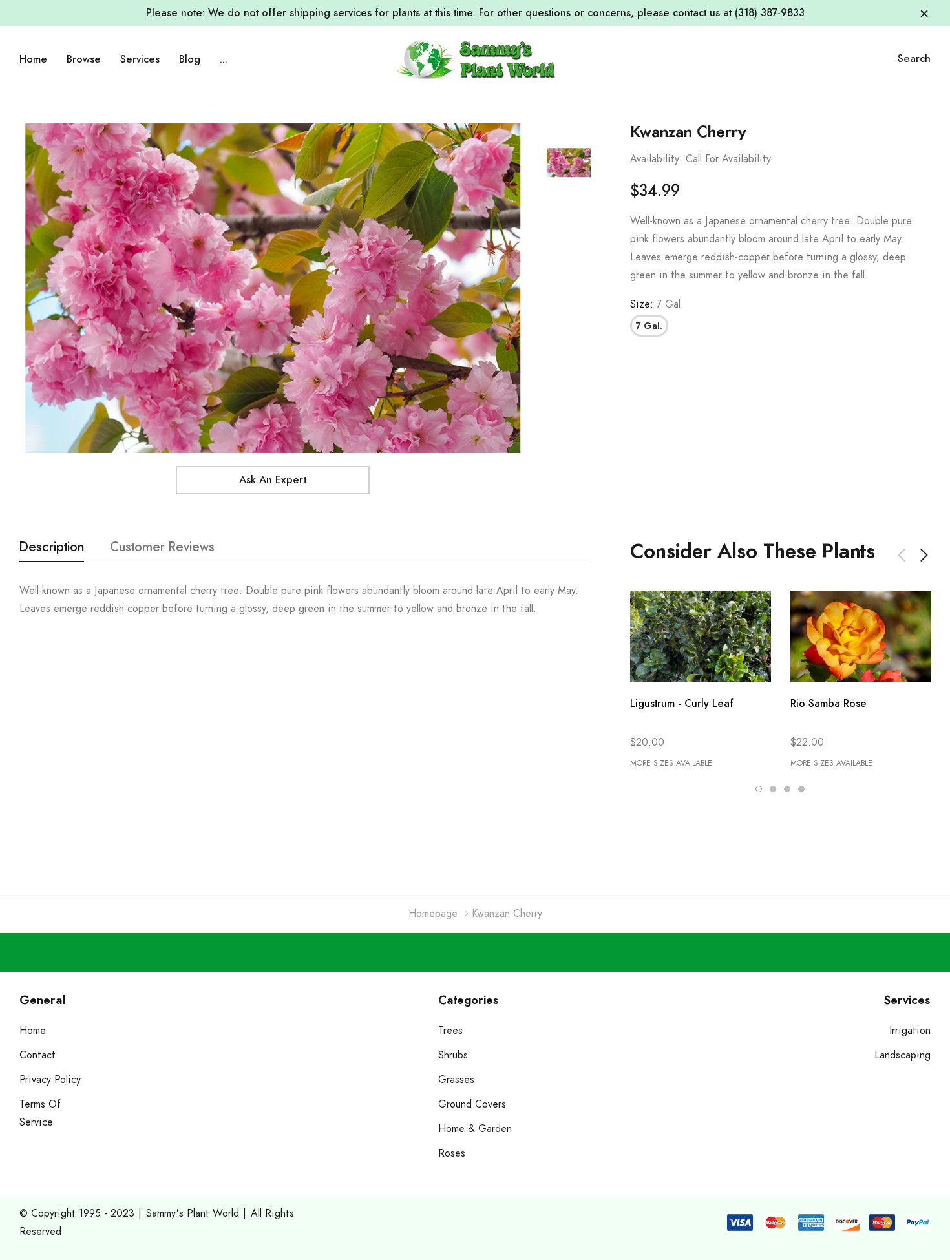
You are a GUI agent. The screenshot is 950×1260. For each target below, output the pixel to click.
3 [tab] (787, 789)
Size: (657, 304)
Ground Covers (472, 1104)
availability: (656, 159)
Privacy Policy (50, 1080)
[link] (568, 163)
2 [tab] (773, 789)
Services (140, 59)
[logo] (475, 59)
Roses (451, 1153)
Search (914, 59)
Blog (189, 59)
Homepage (433, 913)
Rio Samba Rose (828, 703)
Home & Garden (475, 1129)
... (223, 59)
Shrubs (453, 1055)
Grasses (456, 1080)
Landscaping (902, 1055)
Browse (84, 59)
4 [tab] (801, 789)
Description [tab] (51, 547)
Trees (450, 1030)
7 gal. (649, 326)
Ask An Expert (272, 480)
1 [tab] (758, 789)
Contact (37, 1055)
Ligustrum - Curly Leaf (682, 703)
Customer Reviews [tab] (162, 547)
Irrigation (910, 1030)
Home (33, 59)
